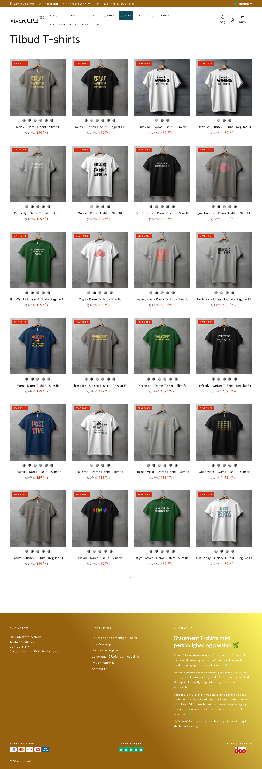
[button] (223, 20)
